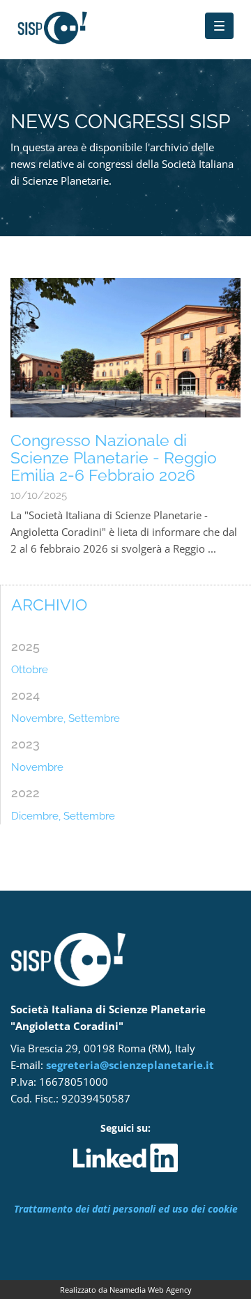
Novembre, (38, 718)
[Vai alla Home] (97, 21)
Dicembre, (36, 816)
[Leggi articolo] (125, 347)
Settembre (94, 718)
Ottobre (29, 669)
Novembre (37, 767)
